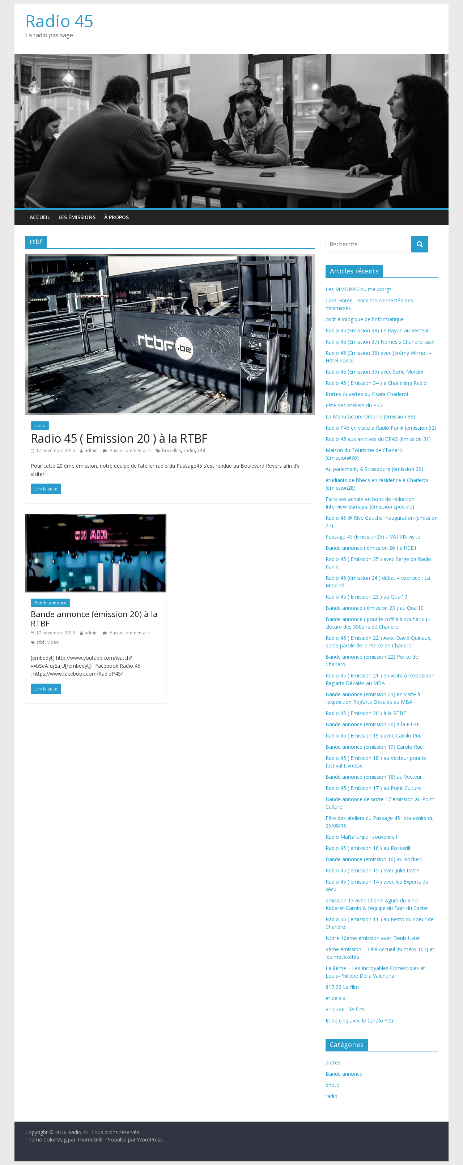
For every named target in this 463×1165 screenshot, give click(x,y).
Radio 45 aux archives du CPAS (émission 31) (378, 438)
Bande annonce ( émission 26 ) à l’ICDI (371, 547)
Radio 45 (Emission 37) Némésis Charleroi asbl (380, 341)
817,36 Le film (342, 986)
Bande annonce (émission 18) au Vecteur (374, 776)
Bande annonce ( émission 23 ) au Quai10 (375, 607)
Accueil (40, 217)
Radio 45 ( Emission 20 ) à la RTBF (119, 438)
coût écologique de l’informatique (365, 319)
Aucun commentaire (130, 450)
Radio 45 (59, 20)
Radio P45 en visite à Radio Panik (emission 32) (381, 427)
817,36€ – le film (345, 1009)
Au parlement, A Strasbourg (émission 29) (374, 468)
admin (91, 450)
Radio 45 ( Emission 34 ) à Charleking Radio (376, 382)
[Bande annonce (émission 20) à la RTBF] (95, 518)
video (53, 642)
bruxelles (171, 450)
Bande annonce (50, 603)
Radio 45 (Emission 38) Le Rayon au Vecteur (377, 330)
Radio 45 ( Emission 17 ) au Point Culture (373, 788)
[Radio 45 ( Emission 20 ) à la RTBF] (170, 259)
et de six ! (337, 998)
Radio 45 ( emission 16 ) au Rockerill (368, 848)
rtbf (201, 450)
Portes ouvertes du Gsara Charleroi (367, 394)
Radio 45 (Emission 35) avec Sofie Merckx (374, 371)
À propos (116, 217)
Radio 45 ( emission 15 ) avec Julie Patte (372, 870)
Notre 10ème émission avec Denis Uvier (373, 938)
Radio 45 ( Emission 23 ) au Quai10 (366, 596)
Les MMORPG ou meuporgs (359, 289)
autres (333, 1062)
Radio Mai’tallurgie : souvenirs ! (361, 836)
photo (333, 1084)
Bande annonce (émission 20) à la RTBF (94, 618)
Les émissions (77, 217)
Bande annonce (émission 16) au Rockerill (375, 859)
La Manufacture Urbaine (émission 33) (370, 416)
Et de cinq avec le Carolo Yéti (359, 1020)
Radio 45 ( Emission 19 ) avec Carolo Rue (374, 735)
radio (40, 425)
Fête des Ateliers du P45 (354, 405)
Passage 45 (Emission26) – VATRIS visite (373, 536)
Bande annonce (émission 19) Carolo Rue (374, 746)
